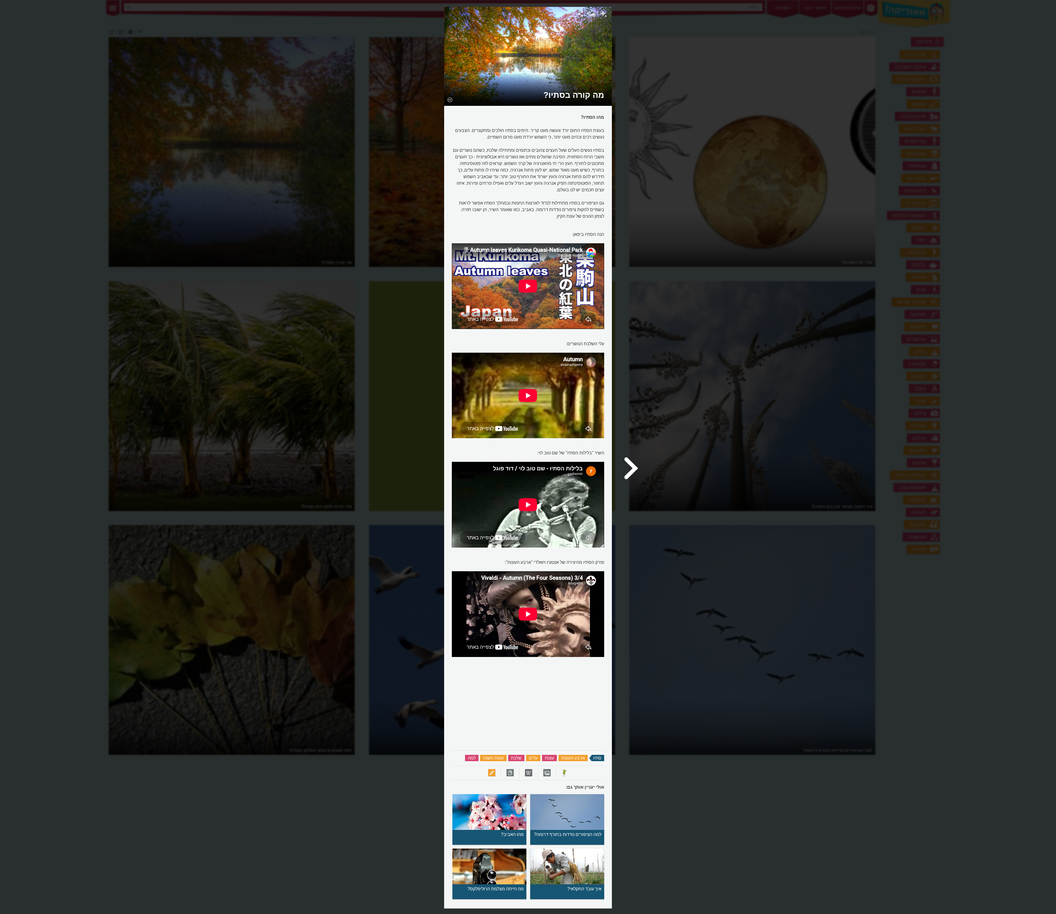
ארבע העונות (573, 758)
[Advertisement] (683, 89)
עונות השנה (493, 758)
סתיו (597, 758)
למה (472, 758)
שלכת (516, 758)
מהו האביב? (512, 834)
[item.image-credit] (449, 99)
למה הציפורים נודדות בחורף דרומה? (567, 834)
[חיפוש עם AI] (603, 15)
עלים (533, 758)
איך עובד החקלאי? (584, 889)
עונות (549, 758)
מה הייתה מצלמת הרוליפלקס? (496, 889)
